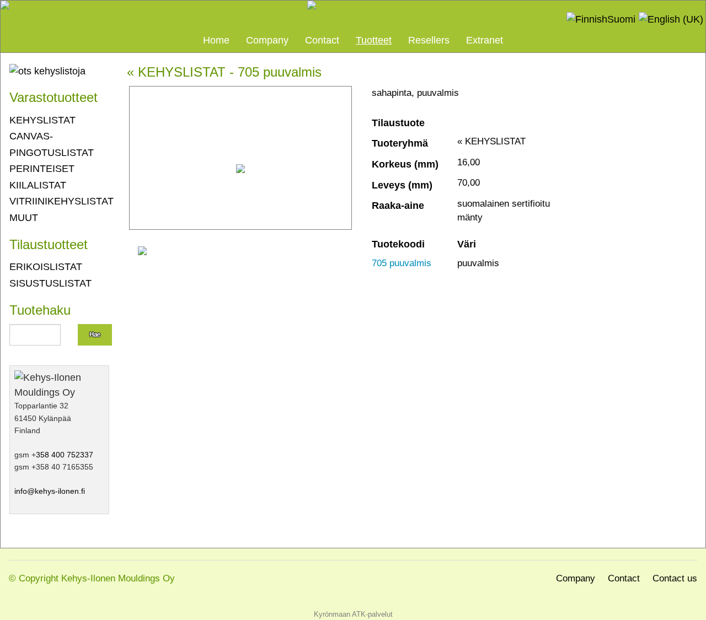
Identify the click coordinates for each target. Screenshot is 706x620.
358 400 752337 (64, 454)
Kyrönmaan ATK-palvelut (353, 614)
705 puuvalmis (401, 263)
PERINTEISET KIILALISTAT (41, 177)
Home (216, 40)
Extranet (484, 40)
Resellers (429, 40)
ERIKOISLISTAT (45, 266)
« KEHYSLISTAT (176, 72)
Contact (322, 40)
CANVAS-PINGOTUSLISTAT (51, 144)
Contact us (674, 578)
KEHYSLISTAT (42, 120)
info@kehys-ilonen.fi (49, 491)
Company (267, 40)
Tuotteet (374, 40)
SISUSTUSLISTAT (50, 283)
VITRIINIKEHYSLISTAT (59, 201)
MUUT (23, 217)
